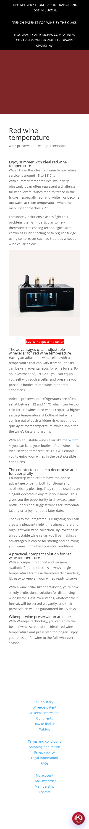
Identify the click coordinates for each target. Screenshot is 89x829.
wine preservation (23, 146)
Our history (44, 702)
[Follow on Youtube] (56, 56)
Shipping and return (44, 747)
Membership (44, 786)
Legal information (44, 758)
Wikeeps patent (44, 707)
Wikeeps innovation (45, 713)
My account (44, 775)
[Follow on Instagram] (48, 56)
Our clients (44, 718)
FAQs (44, 763)
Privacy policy (44, 752)
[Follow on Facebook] (41, 56)
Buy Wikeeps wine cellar (45, 341)
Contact (44, 792)
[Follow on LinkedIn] (33, 56)
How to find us (44, 724)
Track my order (44, 781)
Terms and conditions (44, 741)
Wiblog (44, 729)
